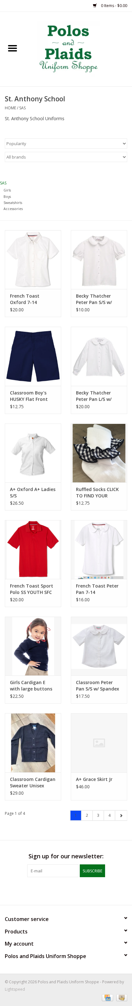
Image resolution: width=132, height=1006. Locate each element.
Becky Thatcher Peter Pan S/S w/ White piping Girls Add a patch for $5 (97, 299)
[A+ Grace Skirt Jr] (99, 742)
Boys (7, 196)
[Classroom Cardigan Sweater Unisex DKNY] (33, 742)
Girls (7, 190)
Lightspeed (15, 989)
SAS (22, 108)
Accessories (13, 208)
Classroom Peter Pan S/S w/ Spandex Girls (97, 685)
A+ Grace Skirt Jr (94, 779)
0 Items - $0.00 (113, 5)
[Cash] (120, 997)
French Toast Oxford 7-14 (24, 299)
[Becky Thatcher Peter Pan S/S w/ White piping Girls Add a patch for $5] (99, 259)
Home (10, 108)
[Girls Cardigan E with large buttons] (33, 646)
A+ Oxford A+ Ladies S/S (32, 492)
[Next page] (121, 815)
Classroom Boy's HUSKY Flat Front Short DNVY (29, 396)
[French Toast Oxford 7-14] (33, 259)
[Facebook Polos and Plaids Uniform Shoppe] (66, 890)
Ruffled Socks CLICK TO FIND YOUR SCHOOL (97, 492)
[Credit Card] (107, 997)
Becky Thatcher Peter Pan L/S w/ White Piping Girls (95, 396)
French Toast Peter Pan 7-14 (97, 589)
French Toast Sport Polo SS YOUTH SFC (31, 589)
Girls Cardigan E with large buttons (31, 685)
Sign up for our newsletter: (66, 856)
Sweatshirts (13, 202)
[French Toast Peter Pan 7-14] (99, 549)
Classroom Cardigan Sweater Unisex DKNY (32, 782)
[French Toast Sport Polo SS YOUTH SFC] (33, 549)
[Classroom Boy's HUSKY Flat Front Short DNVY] (33, 356)
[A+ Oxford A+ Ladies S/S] (33, 453)
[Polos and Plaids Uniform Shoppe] (78, 48)
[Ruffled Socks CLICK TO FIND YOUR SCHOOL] (99, 453)
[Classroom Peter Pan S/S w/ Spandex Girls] (99, 646)
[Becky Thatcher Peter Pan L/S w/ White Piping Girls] (99, 356)
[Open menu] (12, 48)
